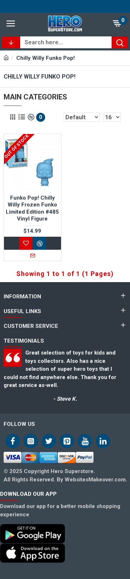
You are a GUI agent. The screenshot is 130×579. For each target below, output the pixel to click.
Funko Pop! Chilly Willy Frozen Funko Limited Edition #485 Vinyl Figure (32, 208)
